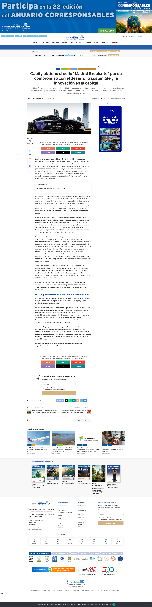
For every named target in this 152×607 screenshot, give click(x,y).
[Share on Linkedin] (30, 155)
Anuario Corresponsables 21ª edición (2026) (38, 485)
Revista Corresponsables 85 (53, 482)
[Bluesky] (106, 542)
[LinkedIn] (94, 542)
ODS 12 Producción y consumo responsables (86, 69)
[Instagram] (58, 542)
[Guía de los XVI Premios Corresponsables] (113, 473)
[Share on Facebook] (99, 98)
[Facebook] (34, 542)
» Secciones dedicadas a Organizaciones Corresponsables (105, 51)
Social (69, 69)
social (37, 166)
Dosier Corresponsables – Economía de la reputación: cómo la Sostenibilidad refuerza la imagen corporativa (98, 488)
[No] (150, 604)
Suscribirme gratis (59, 393)
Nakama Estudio (62, 590)
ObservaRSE (18, 36)
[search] (145, 36)
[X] (46, 542)
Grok (63, 152)
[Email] (30, 158)
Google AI (78, 148)
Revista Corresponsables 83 (68, 482)
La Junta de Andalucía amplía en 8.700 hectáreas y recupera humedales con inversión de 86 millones (62, 449)
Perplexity (78, 152)
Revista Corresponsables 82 (84, 482)
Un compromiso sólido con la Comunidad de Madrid (49, 189)
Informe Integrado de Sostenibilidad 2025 (109, 590)
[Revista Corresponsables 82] (84, 472)
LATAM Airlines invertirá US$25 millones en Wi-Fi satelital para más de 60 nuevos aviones (38, 449)
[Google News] (82, 542)
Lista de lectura (132, 36)
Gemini (48, 152)
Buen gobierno (74, 69)
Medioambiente (64, 69)
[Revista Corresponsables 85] (53, 472)
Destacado (80, 445)
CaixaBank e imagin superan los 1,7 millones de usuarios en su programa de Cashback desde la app (113, 449)
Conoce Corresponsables (7, 36)
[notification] (148, 36)
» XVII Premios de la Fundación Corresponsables (35, 36)
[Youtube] (70, 542)
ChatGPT (62, 148)
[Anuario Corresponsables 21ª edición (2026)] (38, 473)
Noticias (58, 69)
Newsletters (140, 36)
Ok (114, 604)
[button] (104, 98)
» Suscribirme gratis (113, 55)
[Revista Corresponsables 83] (68, 472)
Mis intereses (125, 36)
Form (1, 593)
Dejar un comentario (83, 420)
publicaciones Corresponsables (48, 346)
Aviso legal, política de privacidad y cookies (82, 590)
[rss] (118, 542)
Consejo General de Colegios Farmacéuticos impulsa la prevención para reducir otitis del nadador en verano (88, 449)
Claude (48, 148)
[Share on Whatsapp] (70, 400)
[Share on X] (101, 98)
